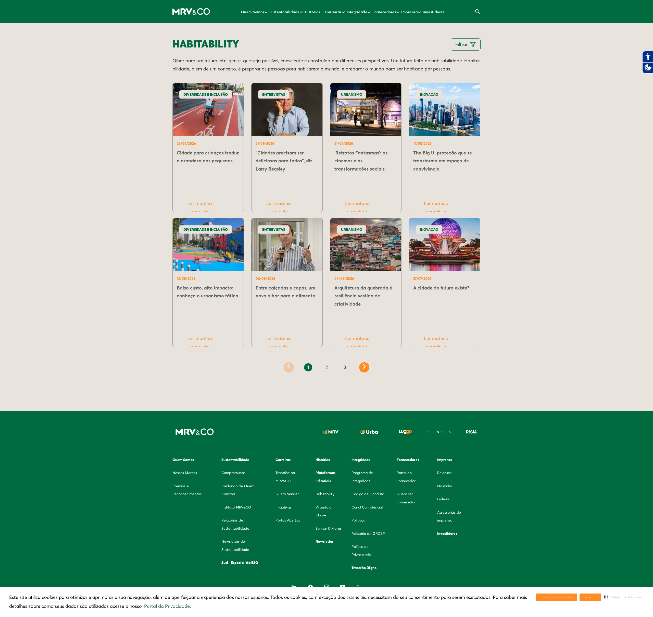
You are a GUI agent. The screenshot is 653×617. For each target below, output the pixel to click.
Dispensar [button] (590, 597)
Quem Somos (252, 12)
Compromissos (233, 472)
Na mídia (444, 486)
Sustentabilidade (284, 12)
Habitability (325, 494)
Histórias (312, 12)
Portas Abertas (287, 520)
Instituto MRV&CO (236, 507)
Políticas (358, 520)
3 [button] (345, 367)
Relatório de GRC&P (368, 533)
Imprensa (409, 12)
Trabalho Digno (363, 567)
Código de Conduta (367, 494)
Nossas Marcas (184, 472)
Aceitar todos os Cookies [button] (556, 597)
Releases (444, 472)
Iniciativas (283, 507)
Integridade (357, 12)
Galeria (443, 499)
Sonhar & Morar (328, 528)
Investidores (433, 12)
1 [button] (308, 367)
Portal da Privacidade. (167, 606)
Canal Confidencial (367, 507)
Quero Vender (287, 494)
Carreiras (333, 12)
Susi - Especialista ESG (239, 562)
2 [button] (326, 367)
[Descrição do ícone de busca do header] (477, 11)
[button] (623, 597)
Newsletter (325, 541)
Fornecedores (384, 12)
